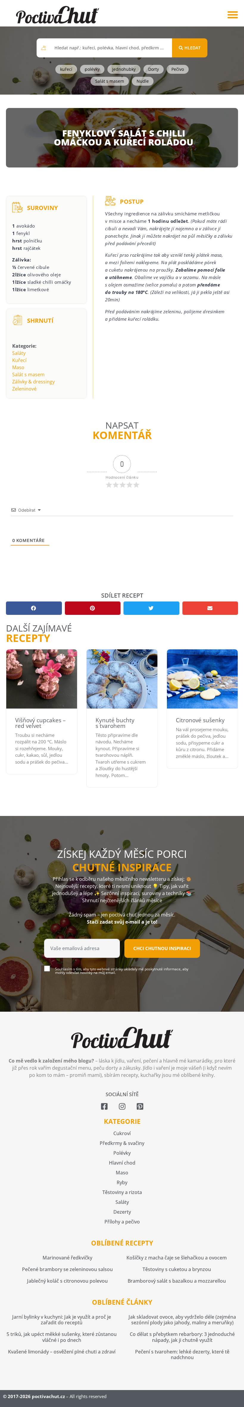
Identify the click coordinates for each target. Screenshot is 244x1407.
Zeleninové (24, 389)
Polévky (122, 1153)
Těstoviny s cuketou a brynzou (177, 1269)
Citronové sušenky (200, 720)
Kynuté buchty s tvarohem (115, 723)
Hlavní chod (122, 1163)
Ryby (122, 1182)
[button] (232, 14)
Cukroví (122, 1133)
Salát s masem (28, 374)
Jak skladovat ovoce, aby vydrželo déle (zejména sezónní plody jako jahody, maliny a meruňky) (182, 1320)
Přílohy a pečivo (122, 1222)
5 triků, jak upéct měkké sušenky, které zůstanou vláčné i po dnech (62, 1337)
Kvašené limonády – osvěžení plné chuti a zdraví (61, 1351)
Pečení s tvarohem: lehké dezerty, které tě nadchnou (182, 1354)
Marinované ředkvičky (67, 1257)
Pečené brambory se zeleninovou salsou (67, 1269)
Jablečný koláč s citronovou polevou (67, 1281)
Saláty (19, 353)
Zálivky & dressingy (33, 381)
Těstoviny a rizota (122, 1192)
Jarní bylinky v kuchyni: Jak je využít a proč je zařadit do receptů (61, 1320)
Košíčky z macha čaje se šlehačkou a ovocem (176, 1257)
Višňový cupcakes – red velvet (40, 723)
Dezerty (122, 1212)
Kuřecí (19, 360)
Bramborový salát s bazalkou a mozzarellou (177, 1281)
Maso (18, 367)
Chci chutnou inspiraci (162, 948)
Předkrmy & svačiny (122, 1143)
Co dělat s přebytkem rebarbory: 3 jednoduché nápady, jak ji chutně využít (182, 1337)
